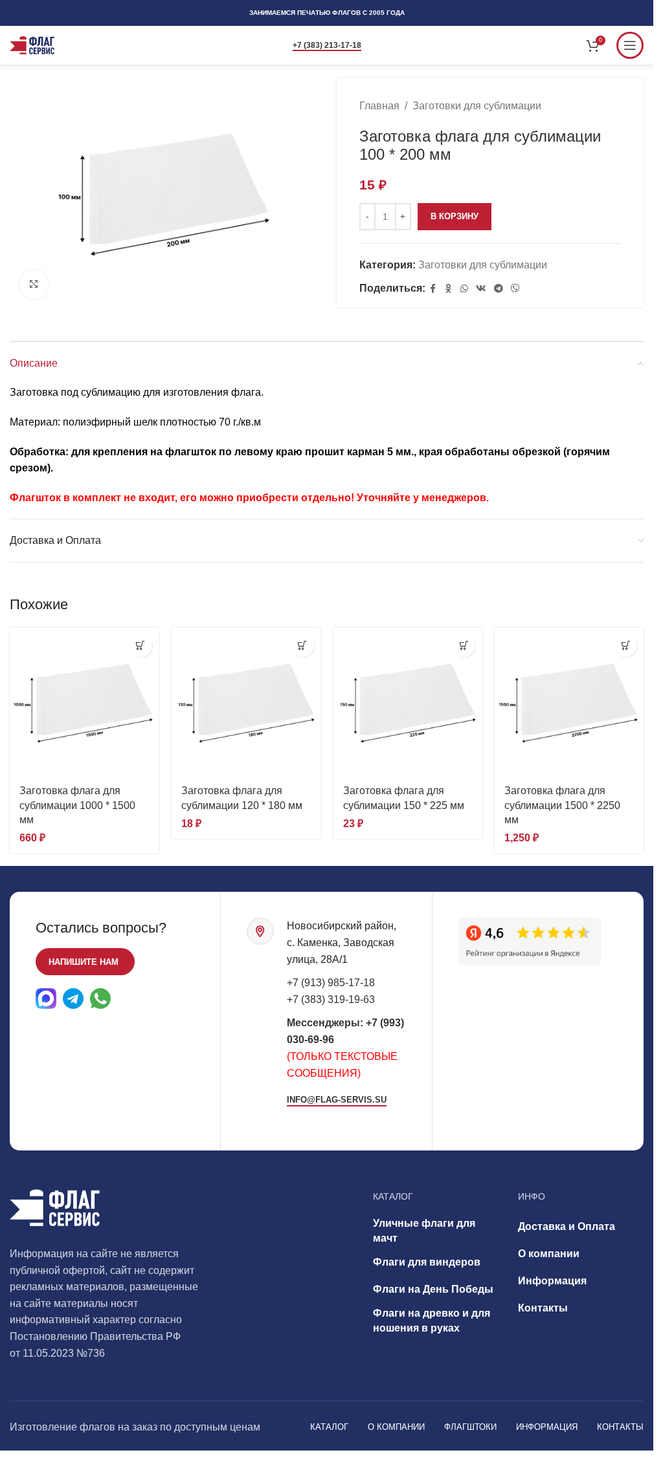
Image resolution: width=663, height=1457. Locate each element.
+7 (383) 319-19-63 (331, 999)
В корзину (454, 216)
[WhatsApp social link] (464, 288)
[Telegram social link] (498, 288)
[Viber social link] (515, 288)
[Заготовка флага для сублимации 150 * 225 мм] (407, 702)
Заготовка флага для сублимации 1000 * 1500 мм (77, 805)
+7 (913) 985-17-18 (331, 982)
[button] (140, 645)
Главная (379, 105)
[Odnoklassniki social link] (448, 288)
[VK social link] (481, 288)
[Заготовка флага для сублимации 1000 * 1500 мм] (84, 702)
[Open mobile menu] (630, 45)
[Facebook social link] (433, 288)
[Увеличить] (34, 284)
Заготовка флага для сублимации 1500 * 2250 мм (562, 805)
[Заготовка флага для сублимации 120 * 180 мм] (246, 702)
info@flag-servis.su (337, 1100)
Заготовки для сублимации (476, 105)
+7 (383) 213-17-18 (327, 45)
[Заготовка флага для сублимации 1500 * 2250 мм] (569, 702)
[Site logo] (32, 44)
